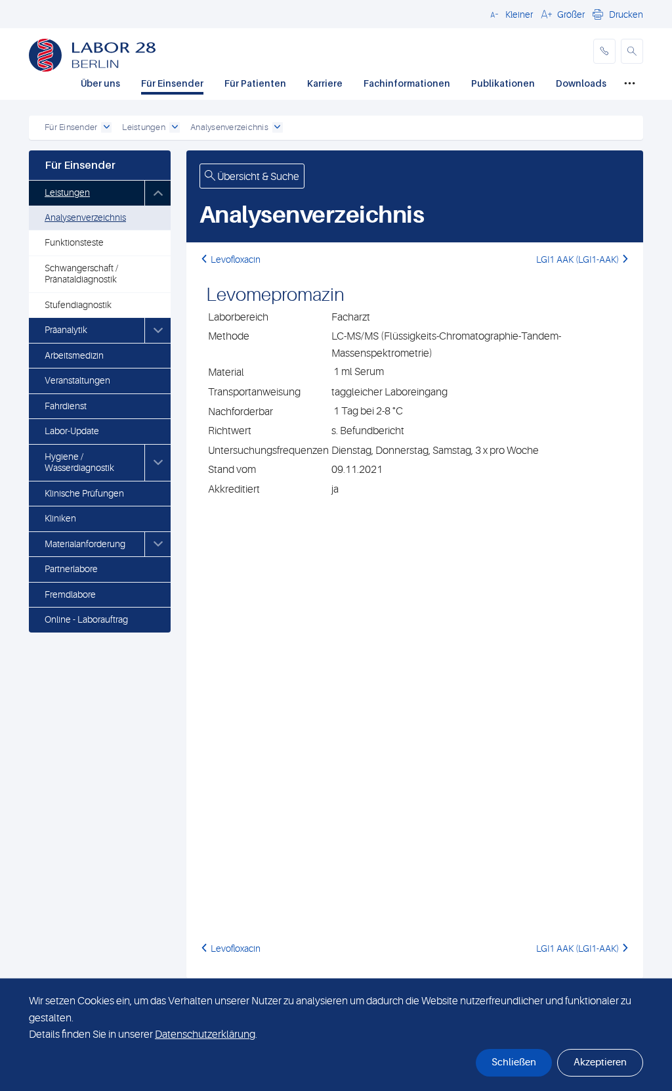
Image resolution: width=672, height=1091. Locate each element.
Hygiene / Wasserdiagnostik (79, 462)
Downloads (581, 83)
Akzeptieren (600, 1062)
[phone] (604, 51)
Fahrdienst (66, 406)
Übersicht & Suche (257, 177)
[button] (509, 13)
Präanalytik (66, 329)
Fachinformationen (407, 83)
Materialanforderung (85, 544)
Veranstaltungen (77, 380)
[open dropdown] (106, 127)
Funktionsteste (74, 242)
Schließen (514, 1062)
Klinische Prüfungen (84, 493)
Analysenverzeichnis (85, 217)
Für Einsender (172, 83)
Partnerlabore (71, 569)
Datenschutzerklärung (205, 1034)
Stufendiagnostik (78, 305)
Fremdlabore (70, 594)
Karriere (325, 83)
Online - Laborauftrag (86, 619)
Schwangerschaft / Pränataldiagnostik (81, 274)
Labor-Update (72, 431)
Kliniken (60, 518)
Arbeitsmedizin (74, 355)
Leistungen (67, 192)
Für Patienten (255, 83)
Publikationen (503, 83)
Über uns (100, 83)
